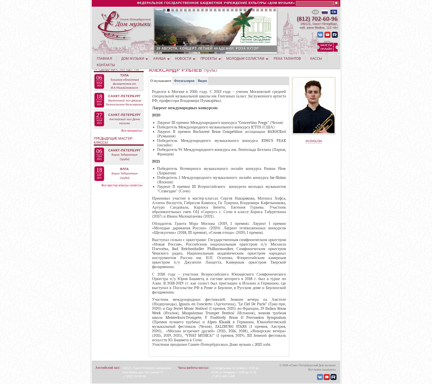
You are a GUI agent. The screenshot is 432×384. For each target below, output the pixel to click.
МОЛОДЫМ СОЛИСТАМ (245, 58)
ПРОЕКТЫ (208, 58)
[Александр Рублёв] (314, 136)
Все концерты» (132, 130)
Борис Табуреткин (125, 154)
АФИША (159, 58)
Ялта (124, 169)
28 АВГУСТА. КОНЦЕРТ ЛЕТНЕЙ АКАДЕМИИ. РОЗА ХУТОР (207, 48)
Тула (124, 75)
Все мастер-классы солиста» (122, 185)
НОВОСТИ (183, 58)
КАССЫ (316, 58)
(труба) (125, 159)
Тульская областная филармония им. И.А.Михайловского (124, 83)
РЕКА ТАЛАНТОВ (287, 58)
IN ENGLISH (314, 141)
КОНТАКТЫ (106, 65)
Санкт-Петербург (124, 96)
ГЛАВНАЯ (104, 58)
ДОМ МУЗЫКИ (132, 58)
